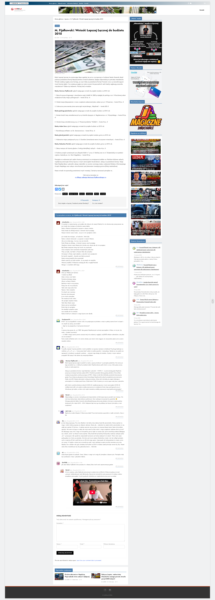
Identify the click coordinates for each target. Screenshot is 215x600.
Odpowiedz (120, 266)
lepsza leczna (73, 194)
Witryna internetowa (109, 544)
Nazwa (59, 544)
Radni (96, 194)
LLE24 (57, 37)
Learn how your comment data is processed (89, 560)
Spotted (81, 3)
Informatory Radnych (72, 3)
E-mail (82, 544)
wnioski (103, 194)
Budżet (65, 194)
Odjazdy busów (62, 3)
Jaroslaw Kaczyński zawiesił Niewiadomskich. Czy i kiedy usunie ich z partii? (146, 284)
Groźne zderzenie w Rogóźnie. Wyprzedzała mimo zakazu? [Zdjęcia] (77, 575)
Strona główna (53, 3)
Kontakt (86, 3)
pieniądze (89, 194)
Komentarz (60, 523)
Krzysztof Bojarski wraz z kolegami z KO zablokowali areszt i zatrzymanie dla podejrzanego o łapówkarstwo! (147, 250)
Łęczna (57, 26)
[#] (107, 10)
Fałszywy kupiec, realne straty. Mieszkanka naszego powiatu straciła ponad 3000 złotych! (113, 576)
